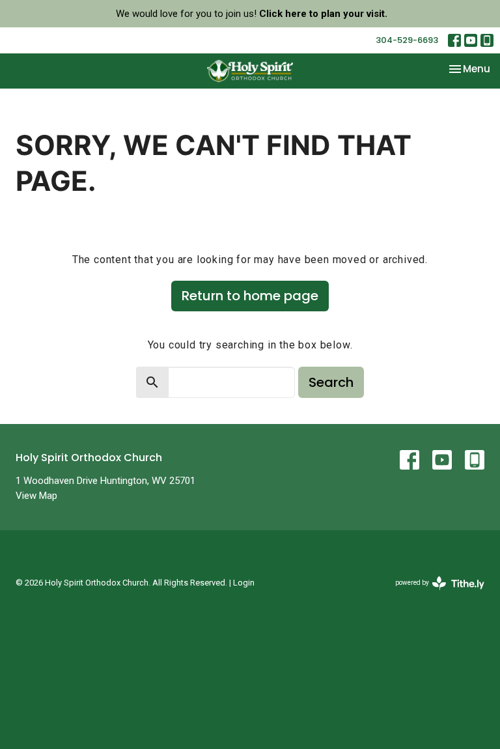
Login (244, 582)
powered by (432, 594)
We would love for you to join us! (251, 14)
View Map (36, 496)
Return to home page (250, 296)
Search (331, 382)
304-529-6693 (407, 40)
